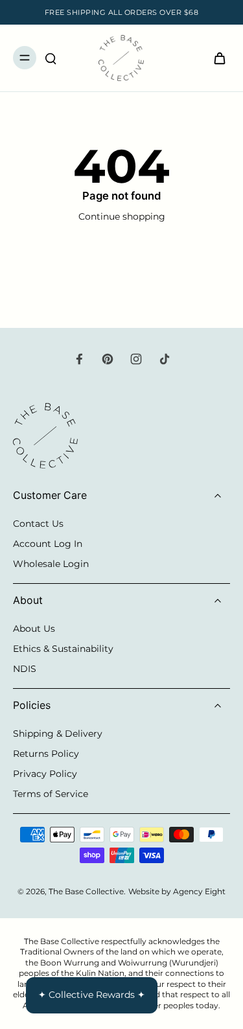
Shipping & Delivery (57, 733)
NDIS (24, 669)
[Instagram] (136, 359)
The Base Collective (86, 891)
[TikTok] (164, 359)
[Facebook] (79, 359)
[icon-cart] (216, 58)
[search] (50, 58)
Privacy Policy (45, 774)
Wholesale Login (51, 564)
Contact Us (38, 523)
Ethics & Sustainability (63, 648)
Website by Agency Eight (177, 891)
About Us (34, 628)
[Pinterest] (107, 359)
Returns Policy (46, 753)
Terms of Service (50, 794)
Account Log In (47, 543)
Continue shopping (121, 216)
